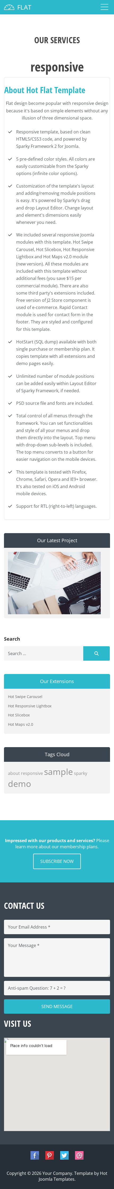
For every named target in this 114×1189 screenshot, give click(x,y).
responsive (32, 773)
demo (19, 783)
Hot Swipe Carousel (25, 696)
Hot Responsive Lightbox (29, 705)
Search (96, 653)
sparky (80, 773)
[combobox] (44, 653)
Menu (104, 7)
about (14, 773)
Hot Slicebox (19, 715)
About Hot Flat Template (44, 90)
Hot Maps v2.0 (20, 724)
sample (58, 771)
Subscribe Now (57, 861)
